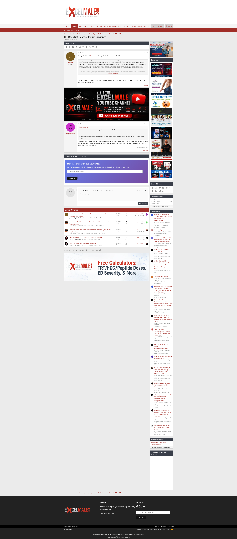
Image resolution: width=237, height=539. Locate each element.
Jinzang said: (82, 127)
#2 (147, 123)
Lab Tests (99, 26)
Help (164, 529)
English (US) (68, 529)
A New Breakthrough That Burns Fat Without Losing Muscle (162, 427)
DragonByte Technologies (133, 534)
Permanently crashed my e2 (163, 230)
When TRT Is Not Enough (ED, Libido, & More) (162, 257)
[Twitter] (140, 507)
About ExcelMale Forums (108, 513)
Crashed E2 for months (161, 276)
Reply (146, 85)
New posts (67, 30)
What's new (82, 26)
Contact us (139, 529)
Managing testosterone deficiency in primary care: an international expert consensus (162, 413)
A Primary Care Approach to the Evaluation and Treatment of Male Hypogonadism (163, 397)
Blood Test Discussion (160, 297)
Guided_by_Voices (140, 215)
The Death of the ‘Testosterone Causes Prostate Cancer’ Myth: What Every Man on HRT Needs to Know (163, 303)
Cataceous (154, 444)
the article (93, 56)
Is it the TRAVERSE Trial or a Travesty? (83, 243)
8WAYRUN (127, 537)
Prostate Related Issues (160, 313)
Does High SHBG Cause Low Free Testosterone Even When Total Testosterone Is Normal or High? (163, 289)
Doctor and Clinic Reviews (161, 353)
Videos (92, 26)
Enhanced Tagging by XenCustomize (119, 536)
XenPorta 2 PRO (111, 537)
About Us (157, 526)
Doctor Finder (116, 26)
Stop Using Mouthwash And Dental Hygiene (163, 357)
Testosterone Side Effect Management (160, 234)
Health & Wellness (159, 274)
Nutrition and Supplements (161, 392)
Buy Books (126, 26)
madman (72, 239)
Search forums (75, 30)
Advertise (171, 526)
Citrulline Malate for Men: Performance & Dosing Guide (162, 385)
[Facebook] (137, 507)
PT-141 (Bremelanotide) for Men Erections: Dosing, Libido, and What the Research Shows (162, 370)
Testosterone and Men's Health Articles (92, 218)
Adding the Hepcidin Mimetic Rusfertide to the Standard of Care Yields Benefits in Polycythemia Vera (162, 265)
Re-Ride (143, 223)
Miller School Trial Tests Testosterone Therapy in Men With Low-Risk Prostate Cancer (163, 318)
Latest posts (155, 212)
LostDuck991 (162, 442)
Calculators (107, 26)
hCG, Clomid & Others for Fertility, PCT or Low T (161, 226)
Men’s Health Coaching (139, 26)
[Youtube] (144, 507)
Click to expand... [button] (113, 73)
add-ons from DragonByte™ (114, 534)
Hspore (159, 444)
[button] (70, 26)
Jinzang (67, 40)
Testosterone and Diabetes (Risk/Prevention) (86, 237)
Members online (157, 439)
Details (141, 534)
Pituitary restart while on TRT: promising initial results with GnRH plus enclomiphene (163, 217)
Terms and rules (148, 529)
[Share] (145, 53)
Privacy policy (157, 529)
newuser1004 (154, 442)
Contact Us (164, 526)
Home (67, 26)
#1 (147, 53)
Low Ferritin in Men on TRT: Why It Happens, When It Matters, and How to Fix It (162, 240)
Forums (74, 26)
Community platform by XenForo (118, 533)
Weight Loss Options (159, 434)
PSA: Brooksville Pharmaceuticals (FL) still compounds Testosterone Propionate (162, 332)
